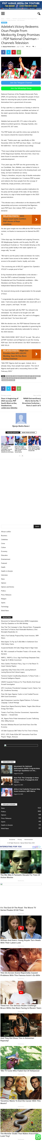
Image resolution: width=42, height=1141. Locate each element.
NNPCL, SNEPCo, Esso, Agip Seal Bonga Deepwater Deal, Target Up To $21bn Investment (20, 659)
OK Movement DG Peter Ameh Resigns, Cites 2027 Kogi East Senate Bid (34, 448)
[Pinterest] (13, 52)
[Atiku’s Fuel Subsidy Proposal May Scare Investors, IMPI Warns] (6, 792)
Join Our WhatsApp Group (21, 88)
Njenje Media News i (9, 46)
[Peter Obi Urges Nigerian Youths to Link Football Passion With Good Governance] (21, 440)
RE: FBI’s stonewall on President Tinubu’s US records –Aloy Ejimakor (20, 653)
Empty (30, 376)
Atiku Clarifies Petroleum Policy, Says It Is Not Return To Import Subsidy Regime (19, 665)
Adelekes (9, 376)
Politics (8, 18)
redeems (33, 378)
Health (3, 567)
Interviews (4, 575)
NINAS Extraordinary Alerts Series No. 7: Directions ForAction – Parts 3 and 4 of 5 (31, 402)
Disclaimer (12, 839)
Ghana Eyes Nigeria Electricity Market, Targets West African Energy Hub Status (20, 708)
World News (5, 610)
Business (4, 535)
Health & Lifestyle (7, 571)
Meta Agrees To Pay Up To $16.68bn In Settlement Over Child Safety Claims (19, 643)
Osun (10, 378)
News (3, 579)
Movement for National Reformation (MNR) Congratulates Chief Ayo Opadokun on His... (27, 768)
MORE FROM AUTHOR (28, 432)
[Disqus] (21, 490)
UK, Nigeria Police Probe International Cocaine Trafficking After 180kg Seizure (20, 720)
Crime (3, 543)
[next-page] (22, 456)
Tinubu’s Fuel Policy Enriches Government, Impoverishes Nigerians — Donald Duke (20, 714)
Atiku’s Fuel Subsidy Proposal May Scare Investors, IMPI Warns (20, 637)
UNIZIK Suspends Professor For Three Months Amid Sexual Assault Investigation (20, 683)
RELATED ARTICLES (12, 432)
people (20, 378)
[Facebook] (3, 52)
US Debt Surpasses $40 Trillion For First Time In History (19, 731)
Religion (3, 599)
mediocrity (36, 376)
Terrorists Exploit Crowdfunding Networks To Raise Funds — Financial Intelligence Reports (20, 677)
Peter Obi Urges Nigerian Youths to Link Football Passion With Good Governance (21, 449)
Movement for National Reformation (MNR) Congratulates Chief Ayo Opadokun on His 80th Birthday (19, 622)
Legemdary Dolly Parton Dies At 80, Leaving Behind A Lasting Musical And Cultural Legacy (18, 671)
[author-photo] (21, 418)
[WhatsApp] (19, 52)
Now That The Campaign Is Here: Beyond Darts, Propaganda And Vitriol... (26, 780)
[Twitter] (8, 52)
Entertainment (5, 559)
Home (2, 18)
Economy (4, 551)
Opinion (3, 583)
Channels (23, 376)
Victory (12, 380)
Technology (5, 606)
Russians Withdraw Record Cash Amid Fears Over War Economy (19, 726)
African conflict (6, 531)
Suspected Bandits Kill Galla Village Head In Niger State (19, 648)
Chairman (16, 376)
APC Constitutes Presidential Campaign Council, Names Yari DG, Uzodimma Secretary (7, 449)
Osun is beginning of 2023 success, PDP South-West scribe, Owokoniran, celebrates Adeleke (9, 403)
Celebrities (4, 539)
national (4, 378)
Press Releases (6, 595)
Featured (4, 563)
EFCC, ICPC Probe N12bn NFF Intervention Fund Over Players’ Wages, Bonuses (19, 736)
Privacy (20, 839)
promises (26, 378)
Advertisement (28, 839)
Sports (3, 603)
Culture (3, 547)
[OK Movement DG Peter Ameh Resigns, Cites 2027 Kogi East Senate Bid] (34, 440)
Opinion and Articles (7, 587)
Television (5, 380)
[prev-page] (20, 456)
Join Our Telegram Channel (21, 83)
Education (4, 555)
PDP (15, 378)
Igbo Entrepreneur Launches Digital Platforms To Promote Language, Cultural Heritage (20, 701)
